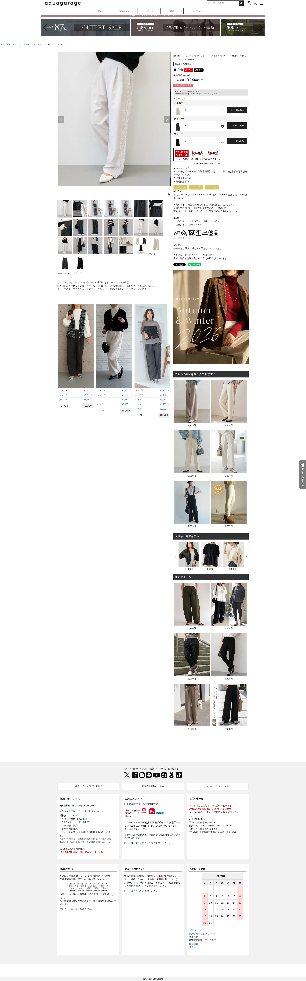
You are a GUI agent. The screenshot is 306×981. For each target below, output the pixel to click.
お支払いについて (134, 798)
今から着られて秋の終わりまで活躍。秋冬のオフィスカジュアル (153, 17)
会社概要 (193, 943)
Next (167, 119)
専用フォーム (174, 876)
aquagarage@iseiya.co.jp (203, 822)
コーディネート (199, 11)
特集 (172, 11)
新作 (100, 11)
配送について (67, 869)
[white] (178, 69)
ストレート (180, 187)
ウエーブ (196, 187)
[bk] (175, 69)
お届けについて (76, 810)
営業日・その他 (197, 869)
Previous (61, 119)
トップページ (6, 44)
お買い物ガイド (197, 930)
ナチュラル (212, 187)
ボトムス (35, 44)
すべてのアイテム (22, 44)
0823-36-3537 (198, 819)
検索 (241, 3)
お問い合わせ (196, 798)
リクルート (194, 947)
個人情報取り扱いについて (202, 933)
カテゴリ (149, 11)
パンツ (44, 44)
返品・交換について (135, 869)
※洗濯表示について (183, 238)
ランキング (124, 11)
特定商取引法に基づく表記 (202, 940)
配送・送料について (70, 798)
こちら (217, 94)
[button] (261, 27)
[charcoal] (181, 69)
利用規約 (193, 937)
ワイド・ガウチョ (57, 44)
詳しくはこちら (67, 909)
